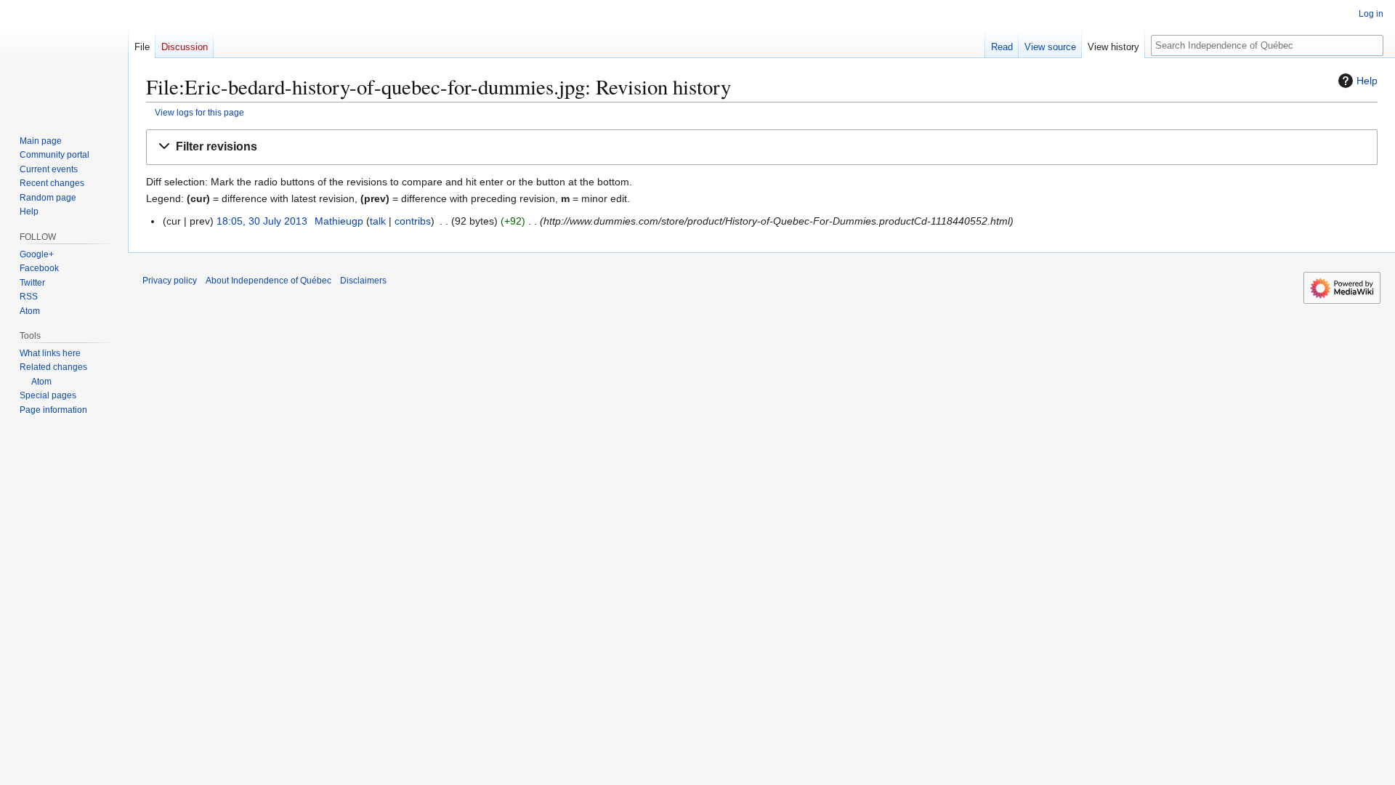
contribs (413, 221)
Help (1367, 80)
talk (378, 221)
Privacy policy (169, 280)
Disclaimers (363, 280)
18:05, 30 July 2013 (262, 221)
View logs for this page (199, 112)
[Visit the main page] (64, 58)
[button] (761, 147)
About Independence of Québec (268, 280)
